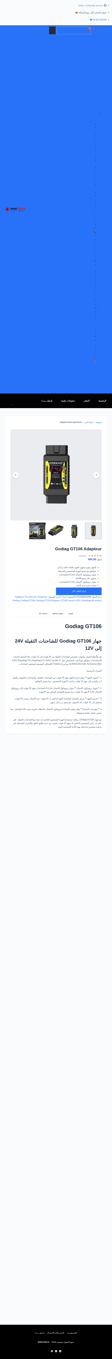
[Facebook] (52, 1351)
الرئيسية (102, 401)
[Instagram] (56, 1351)
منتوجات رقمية (68, 401)
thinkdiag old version (92, 600)
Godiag (16, 600)
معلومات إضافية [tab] (57, 613)
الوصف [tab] (70, 613)
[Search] (52, 30)
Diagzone (42, 597)
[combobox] (74, 30)
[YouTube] (60, 1351)
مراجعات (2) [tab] (43, 613)
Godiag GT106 (28, 600)
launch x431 (74, 600)
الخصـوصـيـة (72, 1333)
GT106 (64, 600)
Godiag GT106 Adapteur (48, 600)
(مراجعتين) (82, 556)
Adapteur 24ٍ (21, 597)
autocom (32, 597)
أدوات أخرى (61, 597)
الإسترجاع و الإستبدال (55, 1333)
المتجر (87, 401)
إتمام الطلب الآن (79, 591)
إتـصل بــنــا (47, 401)
